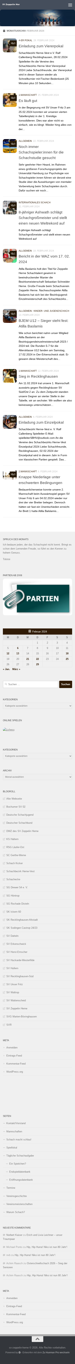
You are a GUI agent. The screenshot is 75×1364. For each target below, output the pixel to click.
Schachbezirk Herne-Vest (20, 871)
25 (67, 659)
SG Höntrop (12, 895)
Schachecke (13, 879)
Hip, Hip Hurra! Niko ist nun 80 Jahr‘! (47, 1247)
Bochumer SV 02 (15, 806)
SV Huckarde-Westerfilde (20, 960)
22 (37, 659)
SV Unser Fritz (14, 984)
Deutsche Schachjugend (19, 814)
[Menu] (70, 5)
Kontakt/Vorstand (16, 1123)
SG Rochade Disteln (17, 903)
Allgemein (25, 141)
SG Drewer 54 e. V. (17, 887)
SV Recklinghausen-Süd (19, 976)
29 (37, 664)
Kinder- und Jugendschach (51, 311)
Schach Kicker (14, 863)
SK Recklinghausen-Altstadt (22, 919)
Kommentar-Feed (16, 1063)
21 (27, 659)
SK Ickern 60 (13, 911)
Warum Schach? (15, 1212)
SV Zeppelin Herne (16, 1008)
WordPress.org (14, 1071)
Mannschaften (14, 1131)
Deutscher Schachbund (19, 822)
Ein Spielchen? (17, 1163)
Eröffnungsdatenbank (21, 1179)
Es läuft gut (28, 100)
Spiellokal (11, 1147)
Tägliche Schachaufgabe (20, 1155)
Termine (10, 1187)
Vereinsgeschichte (16, 1196)
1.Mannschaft (28, 95)
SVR (9, 1024)
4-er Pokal (25, 40)
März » (16, 669)
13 (17, 653)
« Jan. (6, 669)
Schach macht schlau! (18, 1139)
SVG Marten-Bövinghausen (21, 1016)
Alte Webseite (14, 798)
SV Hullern (12, 968)
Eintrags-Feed (14, 1055)
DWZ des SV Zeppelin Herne (22, 831)
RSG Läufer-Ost (15, 847)
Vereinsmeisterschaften (19, 1204)
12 (8, 653)
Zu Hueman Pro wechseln (56, 1352)
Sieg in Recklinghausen (38, 376)
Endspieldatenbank (19, 1171)
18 (67, 653)
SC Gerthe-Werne (16, 855)
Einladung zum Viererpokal (41, 46)
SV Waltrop (12, 992)
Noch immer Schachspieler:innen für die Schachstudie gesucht (41, 152)
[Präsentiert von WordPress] (19, 1352)
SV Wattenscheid (16, 1000)
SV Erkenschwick (16, 943)
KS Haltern (12, 839)
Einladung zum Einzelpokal (41, 422)
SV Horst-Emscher (16, 952)
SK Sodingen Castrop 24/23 (21, 927)
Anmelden (12, 1047)
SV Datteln (12, 935)
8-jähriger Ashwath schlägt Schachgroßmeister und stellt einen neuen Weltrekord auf (43, 217)
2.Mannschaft (28, 471)
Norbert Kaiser (14, 1235)
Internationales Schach (35, 202)
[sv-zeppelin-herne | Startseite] (14, 5)
